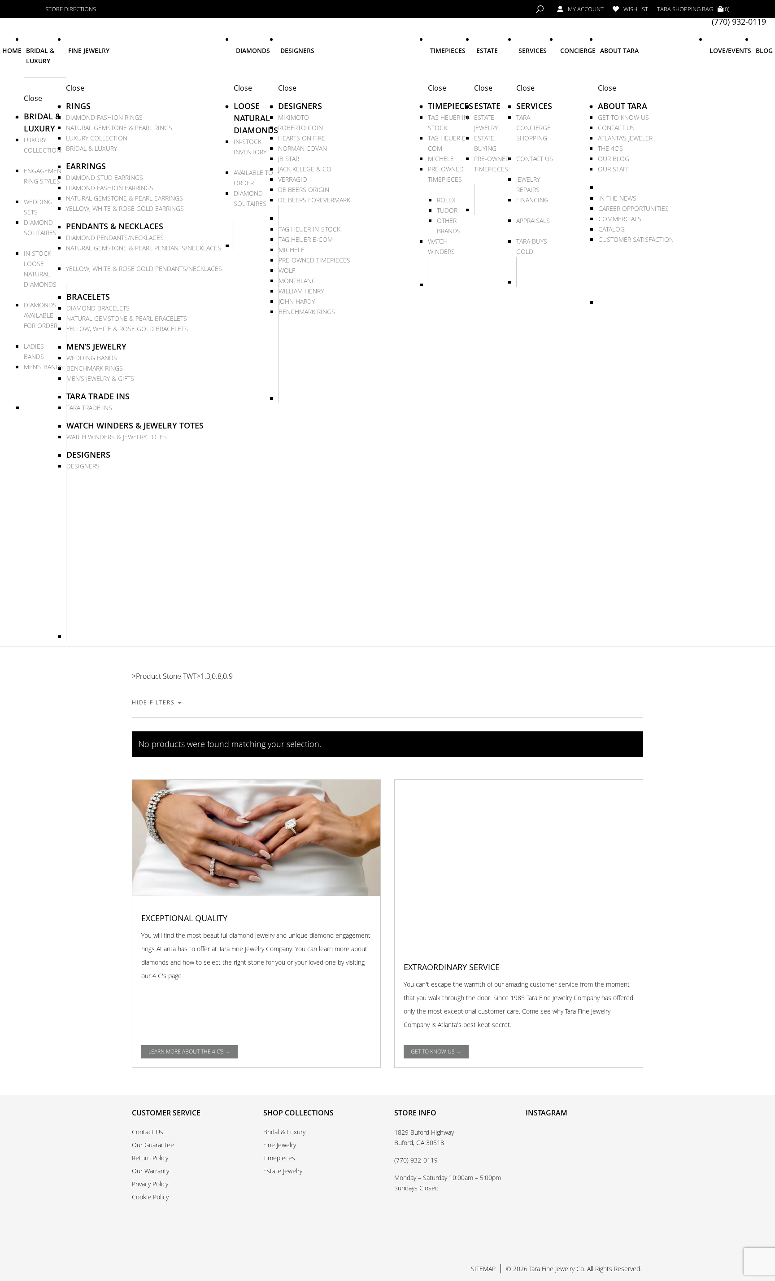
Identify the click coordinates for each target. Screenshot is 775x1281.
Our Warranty (150, 1171)
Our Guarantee (153, 1145)
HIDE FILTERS (153, 702)
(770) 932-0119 (739, 22)
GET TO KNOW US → (436, 1051)
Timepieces (279, 1158)
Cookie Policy (150, 1197)
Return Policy (150, 1158)
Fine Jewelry (279, 1145)
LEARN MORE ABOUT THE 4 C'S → (189, 1051)
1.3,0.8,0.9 (216, 676)
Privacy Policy (150, 1184)
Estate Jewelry (282, 1171)
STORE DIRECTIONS (70, 9)
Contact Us (147, 1132)
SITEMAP (483, 1268)
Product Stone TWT (166, 676)
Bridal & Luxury (284, 1132)
